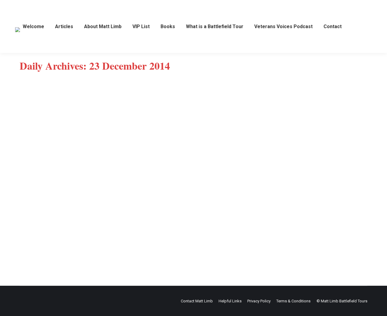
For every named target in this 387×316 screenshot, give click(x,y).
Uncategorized (40, 237)
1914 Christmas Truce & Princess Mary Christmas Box (102, 227)
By (69, 237)
